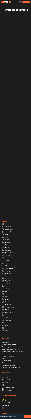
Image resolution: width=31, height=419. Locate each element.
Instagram (7, 382)
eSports (4, 221)
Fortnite (7, 260)
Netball (7, 328)
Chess (6, 330)
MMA (6, 296)
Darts (6, 325)
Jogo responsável (6, 360)
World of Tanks (9, 258)
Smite (6, 234)
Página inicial (5, 342)
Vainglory (7, 255)
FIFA (6, 266)
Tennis (6, 286)
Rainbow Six (8, 273)
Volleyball (7, 281)
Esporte (4, 276)
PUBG (6, 237)
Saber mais (5, 417)
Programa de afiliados (8, 356)
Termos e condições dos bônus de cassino (13, 351)
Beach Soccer (8, 315)
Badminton (8, 322)
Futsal (6, 294)
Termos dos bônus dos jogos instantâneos (13, 353)
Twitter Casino (8, 379)
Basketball (7, 283)
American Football (9, 307)
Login (20, 2)
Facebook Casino (9, 387)
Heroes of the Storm (10, 252)
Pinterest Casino (9, 390)
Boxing (6, 291)
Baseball (7, 288)
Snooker (7, 302)
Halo (6, 245)
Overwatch (8, 250)
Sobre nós (5, 358)
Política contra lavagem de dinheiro (11, 367)
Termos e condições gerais (9, 344)
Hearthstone (8, 242)
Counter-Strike (9, 229)
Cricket (7, 317)
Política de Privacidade (8, 363)
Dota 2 (6, 224)
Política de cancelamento (8, 365)
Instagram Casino (9, 385)
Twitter (7, 377)
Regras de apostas (7, 347)
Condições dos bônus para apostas (11, 349)
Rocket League (9, 268)
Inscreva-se (26, 2)
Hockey (7, 309)
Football (7, 278)
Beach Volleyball (9, 312)
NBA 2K (7, 247)
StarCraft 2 (8, 226)
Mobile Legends (9, 271)
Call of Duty (8, 239)
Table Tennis (8, 320)
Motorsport (8, 304)
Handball (7, 299)
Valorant (7, 263)
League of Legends (10, 231)
